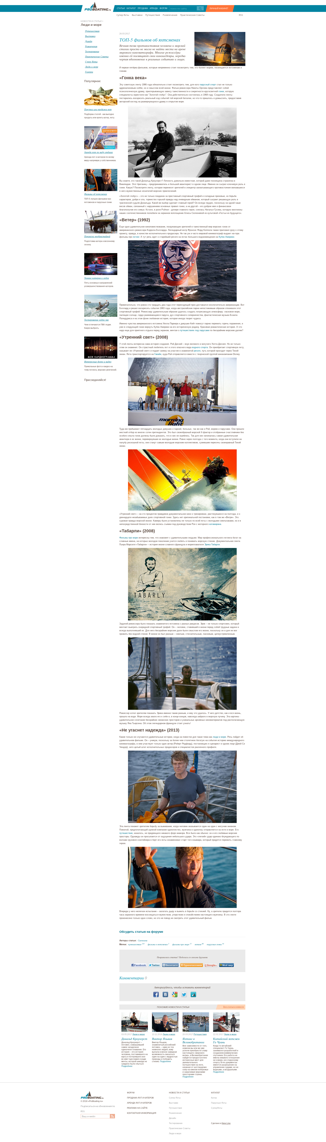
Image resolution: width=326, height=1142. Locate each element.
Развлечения (170, 14)
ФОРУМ (163, 8)
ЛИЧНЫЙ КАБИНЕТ (219, 8)
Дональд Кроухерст (134, 1039)
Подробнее (126, 1066)
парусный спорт (208, 84)
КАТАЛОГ (131, 8)
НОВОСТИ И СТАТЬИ (179, 1093)
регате (197, 350)
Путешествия (152, 14)
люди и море (219, 737)
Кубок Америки (226, 237)
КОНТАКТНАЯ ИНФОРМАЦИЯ (141, 1113)
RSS (241, 14)
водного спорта (200, 347)
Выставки (137, 14)
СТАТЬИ (121, 8)
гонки (221, 91)
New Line (226, 1123)
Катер (214, 1098)
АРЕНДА (154, 8)
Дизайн (172, 1118)
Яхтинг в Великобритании (193, 1040)
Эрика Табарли (212, 544)
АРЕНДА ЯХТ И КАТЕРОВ (139, 1103)
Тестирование (176, 1123)
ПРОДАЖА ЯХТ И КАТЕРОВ (140, 1098)
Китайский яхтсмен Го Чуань (226, 1040)
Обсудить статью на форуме (141, 931)
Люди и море (138, 1034)
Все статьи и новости (233, 1007)
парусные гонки (214, 944)
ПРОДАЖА (143, 8)
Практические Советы (192, 14)
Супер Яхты (122, 14)
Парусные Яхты (219, 1103)
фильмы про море (180, 944)
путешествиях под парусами (194, 330)
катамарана (215, 524)
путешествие (126, 833)
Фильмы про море (128, 537)
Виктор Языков (162, 1039)
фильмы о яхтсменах (158, 944)
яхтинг (136, 237)
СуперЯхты (216, 1108)
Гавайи (157, 354)
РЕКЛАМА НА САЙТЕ (137, 1108)
